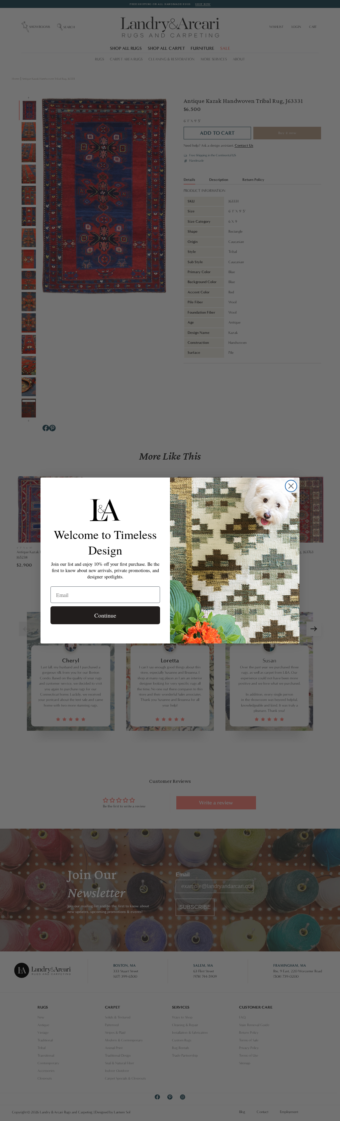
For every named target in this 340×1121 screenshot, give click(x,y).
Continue (105, 615)
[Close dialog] (291, 486)
